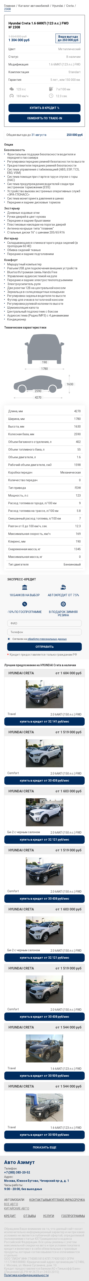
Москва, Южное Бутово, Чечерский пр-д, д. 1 (36, 1180)
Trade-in (61, 1199)
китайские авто (16, 1208)
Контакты (37, 1199)
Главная (9, 5)
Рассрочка (76, 1199)
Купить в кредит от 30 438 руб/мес (44, 780)
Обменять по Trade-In (44, 118)
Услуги (48, 1216)
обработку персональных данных (47, 639)
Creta (70, 5)
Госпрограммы (73, 1216)
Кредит (10, 1216)
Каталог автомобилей (33, 5)
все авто (11, 1204)
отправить (45, 646)
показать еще (44, 1147)
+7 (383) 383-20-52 (17, 1172)
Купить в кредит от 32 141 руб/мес (44, 721)
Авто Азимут (19, 1162)
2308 (7, 9)
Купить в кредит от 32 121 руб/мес (44, 839)
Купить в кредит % (44, 108)
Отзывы (29, 1216)
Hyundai (57, 5)
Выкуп (50, 1199)
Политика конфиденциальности (26, 1275)
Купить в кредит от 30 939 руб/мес (44, 1075)
